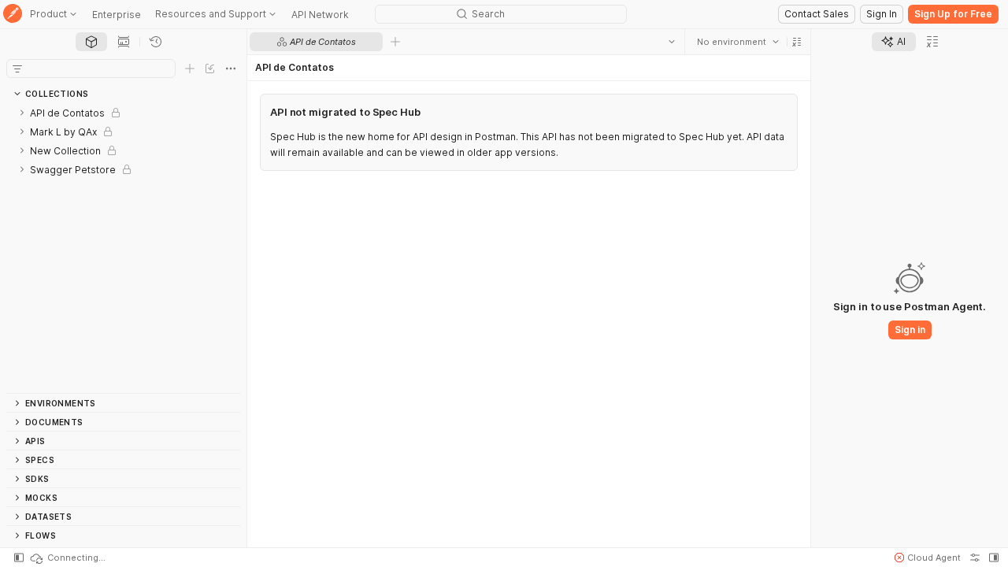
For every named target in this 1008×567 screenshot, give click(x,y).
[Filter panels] (17, 68)
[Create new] (189, 68)
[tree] (123, 248)
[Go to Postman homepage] (12, 14)
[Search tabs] (671, 41)
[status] (67, 557)
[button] (797, 41)
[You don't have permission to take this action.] (395, 41)
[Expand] (22, 112)
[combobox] (738, 41)
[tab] (91, 41)
